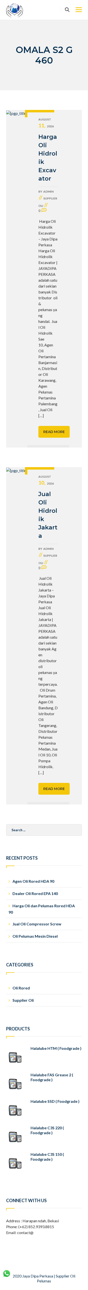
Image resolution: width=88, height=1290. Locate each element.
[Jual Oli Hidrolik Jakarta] (16, 636)
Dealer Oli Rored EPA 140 (35, 893)
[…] (41, 415)
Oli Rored (21, 988)
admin (48, 191)
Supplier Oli (23, 1000)
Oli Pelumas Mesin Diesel (35, 936)
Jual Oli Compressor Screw (36, 923)
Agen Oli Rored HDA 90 (33, 881)
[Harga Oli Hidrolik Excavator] (16, 279)
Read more (54, 432)
